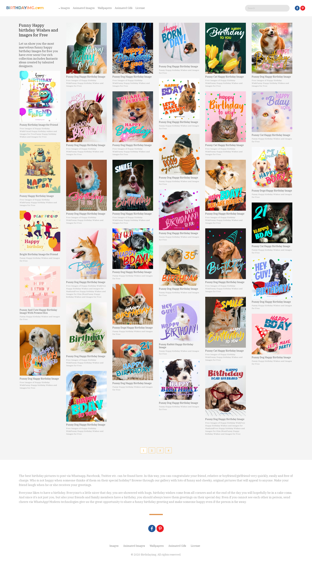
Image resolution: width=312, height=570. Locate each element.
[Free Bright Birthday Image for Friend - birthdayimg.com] (40, 231)
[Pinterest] (302, 8)
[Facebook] (297, 8)
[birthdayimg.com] (25, 8)
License (140, 8)
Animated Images (84, 8)
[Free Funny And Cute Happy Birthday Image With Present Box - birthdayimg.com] (40, 286)
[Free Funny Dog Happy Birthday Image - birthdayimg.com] (40, 350)
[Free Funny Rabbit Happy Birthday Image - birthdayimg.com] (179, 321)
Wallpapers (105, 8)
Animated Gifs (123, 8)
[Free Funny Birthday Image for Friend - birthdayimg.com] (40, 96)
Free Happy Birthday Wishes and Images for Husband (86, 289)
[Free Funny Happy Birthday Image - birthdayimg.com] (40, 167)
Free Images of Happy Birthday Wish (83, 286)
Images (65, 8)
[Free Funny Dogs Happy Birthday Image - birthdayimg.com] (132, 304)
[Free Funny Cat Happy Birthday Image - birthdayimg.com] (225, 48)
